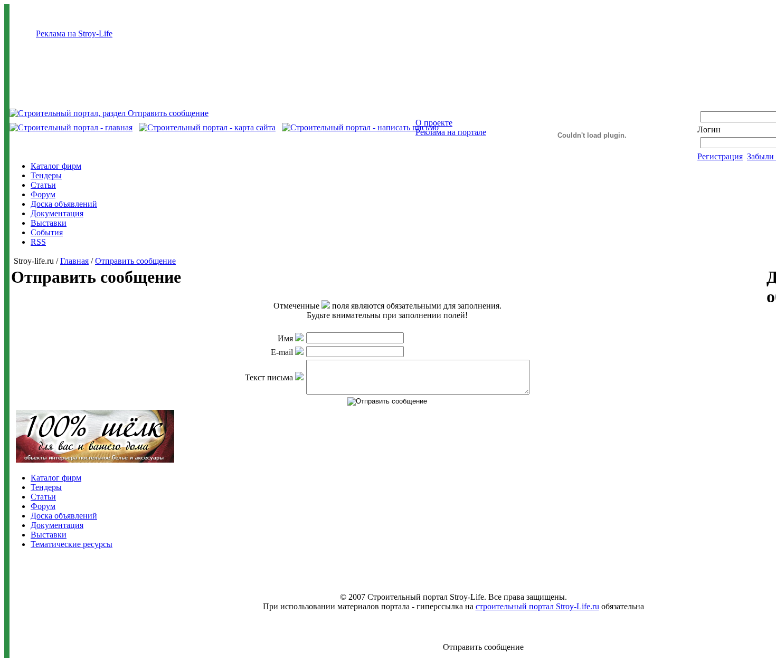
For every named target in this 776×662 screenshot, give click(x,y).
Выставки (49, 222)
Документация (57, 213)
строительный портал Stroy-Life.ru (537, 606)
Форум (43, 194)
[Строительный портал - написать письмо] (360, 127)
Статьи (43, 184)
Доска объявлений (64, 203)
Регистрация (720, 156)
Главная (74, 260)
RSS (38, 241)
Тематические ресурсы (71, 544)
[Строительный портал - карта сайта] (207, 127)
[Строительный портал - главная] (71, 127)
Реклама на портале (450, 132)
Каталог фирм (56, 165)
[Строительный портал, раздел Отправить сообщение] (109, 113)
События (47, 232)
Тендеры (46, 175)
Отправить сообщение (135, 260)
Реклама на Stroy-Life (74, 33)
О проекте (433, 122)
